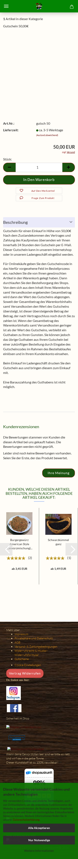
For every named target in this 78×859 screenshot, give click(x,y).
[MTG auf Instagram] (13, 692)
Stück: (7, 159)
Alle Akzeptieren (39, 828)
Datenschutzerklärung (26, 819)
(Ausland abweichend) (47, 135)
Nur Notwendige (39, 840)
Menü (6, 6)
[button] (6, 549)
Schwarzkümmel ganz (58, 542)
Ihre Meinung (58, 473)
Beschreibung (15, 222)
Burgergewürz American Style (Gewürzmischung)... (19, 544)
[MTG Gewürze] (39, 6)
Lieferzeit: (11, 130)
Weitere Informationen (39, 850)
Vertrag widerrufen (25, 673)
